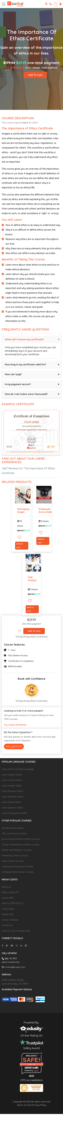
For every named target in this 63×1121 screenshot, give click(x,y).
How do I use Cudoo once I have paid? (26, 394)
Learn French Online (12, 780)
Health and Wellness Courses (17, 850)
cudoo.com (31, 1064)
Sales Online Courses (12, 861)
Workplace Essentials (13, 828)
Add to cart (19, 545)
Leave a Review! (10, 919)
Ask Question (14, 746)
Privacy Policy (39, 1105)
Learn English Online (12, 774)
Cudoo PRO (8, 897)
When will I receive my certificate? (24, 339)
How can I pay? (13, 374)
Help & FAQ (7, 914)
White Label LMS (10, 892)
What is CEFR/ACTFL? (13, 903)
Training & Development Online (17, 866)
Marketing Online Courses (15, 855)
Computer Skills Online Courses (18, 872)
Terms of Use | (24, 1105)
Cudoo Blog (8, 908)
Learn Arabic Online (12, 785)
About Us (6, 886)
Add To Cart (35, 75)
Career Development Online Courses (20, 844)
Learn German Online (12, 796)
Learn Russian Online (12, 791)
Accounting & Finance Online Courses (21, 839)
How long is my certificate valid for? (25, 364)
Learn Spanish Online (12, 807)
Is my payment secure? (18, 384)
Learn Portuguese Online (14, 813)
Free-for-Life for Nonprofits (16, 930)
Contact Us (7, 925)
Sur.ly (36, 1070)
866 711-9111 (10, 958)
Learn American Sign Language (18, 769)
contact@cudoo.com (14, 967)
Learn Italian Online (11, 802)
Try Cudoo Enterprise (15, 724)
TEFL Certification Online (14, 833)
